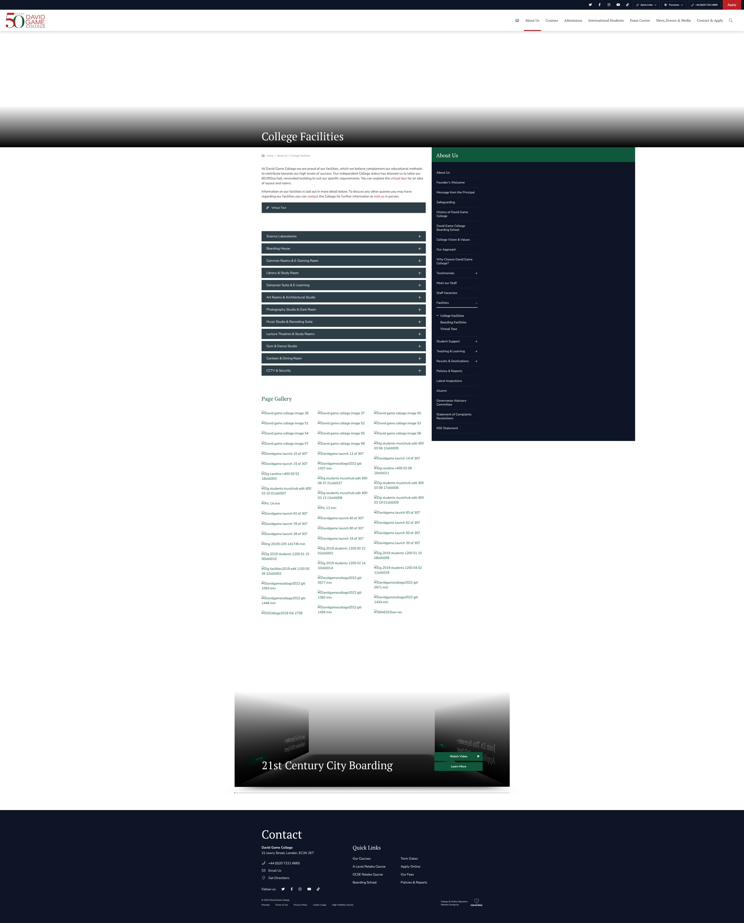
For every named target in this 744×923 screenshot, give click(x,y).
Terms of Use (281, 904)
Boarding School (365, 882)
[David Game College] (25, 20)
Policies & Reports (414, 882)
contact (312, 196)
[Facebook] (599, 5)
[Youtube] (618, 5)
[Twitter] (590, 5)
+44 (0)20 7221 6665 (284, 863)
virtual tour (399, 178)
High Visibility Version (342, 904)
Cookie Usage (319, 904)
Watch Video (458, 756)
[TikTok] (627, 5)
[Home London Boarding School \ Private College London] (517, 20)
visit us (379, 196)
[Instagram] (609, 5)
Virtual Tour (278, 208)
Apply (732, 5)
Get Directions (278, 878)
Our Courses (362, 858)
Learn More (458, 766)
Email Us (274, 870)
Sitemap (266, 904)
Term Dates (409, 858)
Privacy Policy (300, 904)
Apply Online (410, 866)
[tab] (344, 236)
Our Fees (407, 874)
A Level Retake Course (369, 866)
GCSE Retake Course (368, 874)
